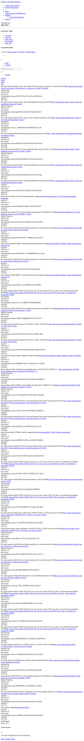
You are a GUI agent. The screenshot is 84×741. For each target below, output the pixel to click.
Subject (3, 78)
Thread (7, 65)
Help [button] (7, 11)
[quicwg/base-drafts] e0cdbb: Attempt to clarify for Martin (61, 356)
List (2, 84)
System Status (30, 52)
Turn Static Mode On (17, 17)
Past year (8, 43)
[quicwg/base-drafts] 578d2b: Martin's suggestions (53, 432)
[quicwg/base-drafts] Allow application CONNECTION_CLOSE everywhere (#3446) (40, 529)
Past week (8, 39)
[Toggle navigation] (21, 2)
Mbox (3, 739)
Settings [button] (8, 15)
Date (7, 63)
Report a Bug (12, 52)
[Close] (2, 732)
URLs (13, 739)
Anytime (8, 35)
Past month (9, 41)
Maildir (7, 739)
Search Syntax (10, 13)
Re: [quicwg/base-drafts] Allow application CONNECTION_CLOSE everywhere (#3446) (41, 514)
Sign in (7, 19)
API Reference (21, 13)
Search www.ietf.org (12, 5)
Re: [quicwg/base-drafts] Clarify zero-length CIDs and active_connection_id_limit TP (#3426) (42, 87)
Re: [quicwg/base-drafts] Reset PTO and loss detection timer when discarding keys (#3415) (41, 402)
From (3, 80)
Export (7, 75)
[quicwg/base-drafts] (22, 707)
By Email (21, 52)
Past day (8, 37)
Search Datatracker (11, 7)
